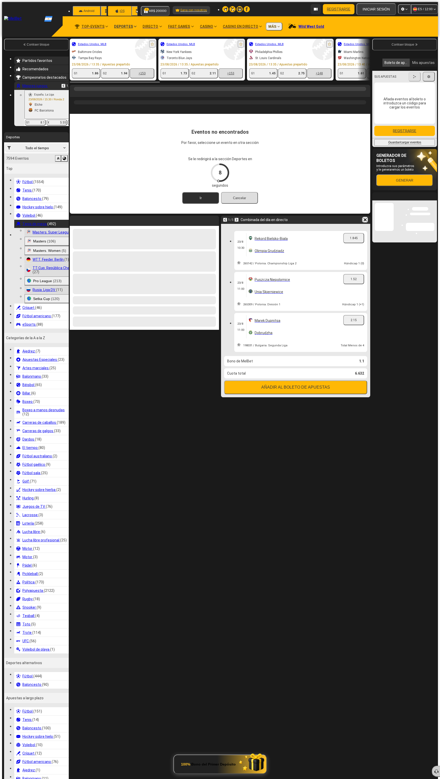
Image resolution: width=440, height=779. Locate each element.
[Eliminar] (365, 228)
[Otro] (347, 112)
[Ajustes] (404, 9)
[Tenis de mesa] (84, 94)
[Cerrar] (433, 289)
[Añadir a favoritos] (152, 44)
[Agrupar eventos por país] (64, 158)
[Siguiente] (237, 228)
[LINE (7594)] (75, 94)
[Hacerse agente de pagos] (316, 9)
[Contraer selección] (58, 158)
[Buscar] (365, 94)
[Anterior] (63, 86)
